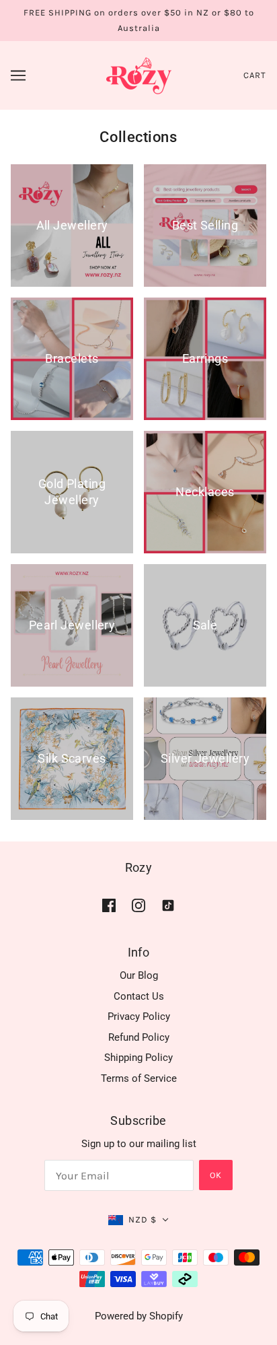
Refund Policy (138, 1037)
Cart (254, 75)
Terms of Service (139, 1078)
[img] (109, 905)
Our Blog (139, 975)
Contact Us (139, 996)
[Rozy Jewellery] (138, 75)
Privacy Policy (139, 1016)
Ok (216, 1175)
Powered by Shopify (139, 1316)
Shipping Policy (138, 1057)
